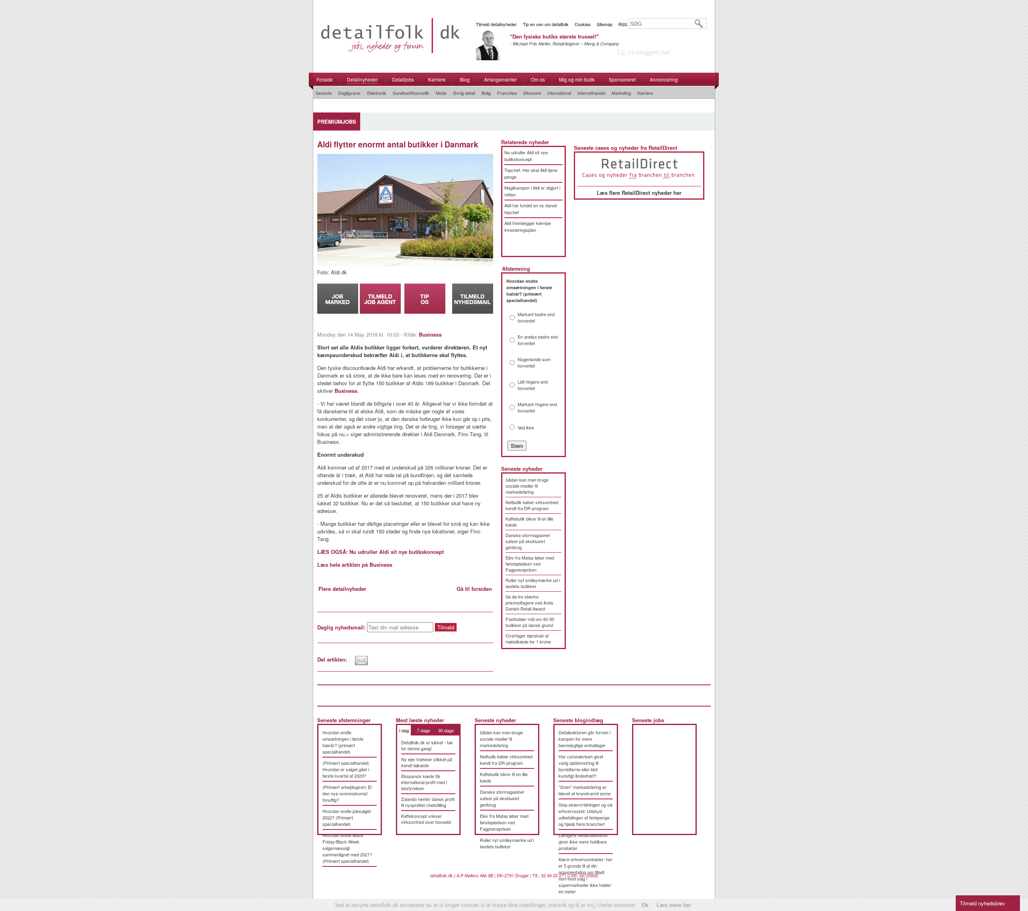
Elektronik (376, 93)
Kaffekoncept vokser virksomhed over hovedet (426, 819)
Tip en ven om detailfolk (546, 24)
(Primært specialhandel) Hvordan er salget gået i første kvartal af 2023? (345, 769)
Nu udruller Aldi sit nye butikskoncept (526, 155)
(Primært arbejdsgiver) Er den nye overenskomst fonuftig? (347, 793)
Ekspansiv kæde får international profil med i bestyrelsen (424, 782)
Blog (465, 79)
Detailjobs (403, 79)
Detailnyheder (362, 79)
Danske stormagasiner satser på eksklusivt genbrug (528, 541)
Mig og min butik (577, 79)
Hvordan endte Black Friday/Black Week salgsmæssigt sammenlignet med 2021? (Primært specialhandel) (347, 848)
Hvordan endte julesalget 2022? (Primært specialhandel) (346, 817)
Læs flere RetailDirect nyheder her (639, 192)
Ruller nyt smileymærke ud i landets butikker (533, 583)
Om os (538, 79)
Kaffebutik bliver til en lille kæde (529, 521)
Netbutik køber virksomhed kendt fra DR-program (532, 505)
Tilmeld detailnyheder (496, 24)
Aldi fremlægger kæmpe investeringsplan (527, 226)
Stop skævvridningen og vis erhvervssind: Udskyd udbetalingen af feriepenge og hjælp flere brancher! (586, 814)
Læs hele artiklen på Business (354, 564)
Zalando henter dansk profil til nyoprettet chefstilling (428, 802)
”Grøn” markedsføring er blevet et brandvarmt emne (585, 790)
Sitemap (604, 24)
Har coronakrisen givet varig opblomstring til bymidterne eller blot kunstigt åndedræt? (581, 766)
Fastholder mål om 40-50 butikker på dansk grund (530, 622)
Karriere (437, 79)
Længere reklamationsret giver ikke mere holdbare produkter (583, 841)
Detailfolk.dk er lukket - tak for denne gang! (427, 745)
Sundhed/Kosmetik (411, 93)
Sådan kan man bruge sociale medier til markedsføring (527, 485)
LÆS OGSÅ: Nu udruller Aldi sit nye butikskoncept (380, 552)
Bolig (486, 93)
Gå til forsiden (474, 588)
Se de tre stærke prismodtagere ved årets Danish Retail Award (529, 602)
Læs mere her (674, 905)
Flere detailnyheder (342, 588)
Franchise (507, 93)
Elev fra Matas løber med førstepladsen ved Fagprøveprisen (530, 563)
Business (430, 334)
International (559, 93)
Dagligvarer (349, 93)
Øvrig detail (464, 93)
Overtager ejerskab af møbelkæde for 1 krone (528, 638)
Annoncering (664, 79)
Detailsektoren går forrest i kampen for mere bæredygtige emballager (584, 738)
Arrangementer (500, 79)
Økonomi (532, 93)
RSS (622, 24)
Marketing (621, 93)
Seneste (324, 93)
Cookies (583, 24)
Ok (645, 905)
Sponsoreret (622, 79)
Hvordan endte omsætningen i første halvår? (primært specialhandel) (342, 742)
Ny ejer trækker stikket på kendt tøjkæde (426, 762)
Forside (324, 79)
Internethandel (591, 93)
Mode (441, 93)
